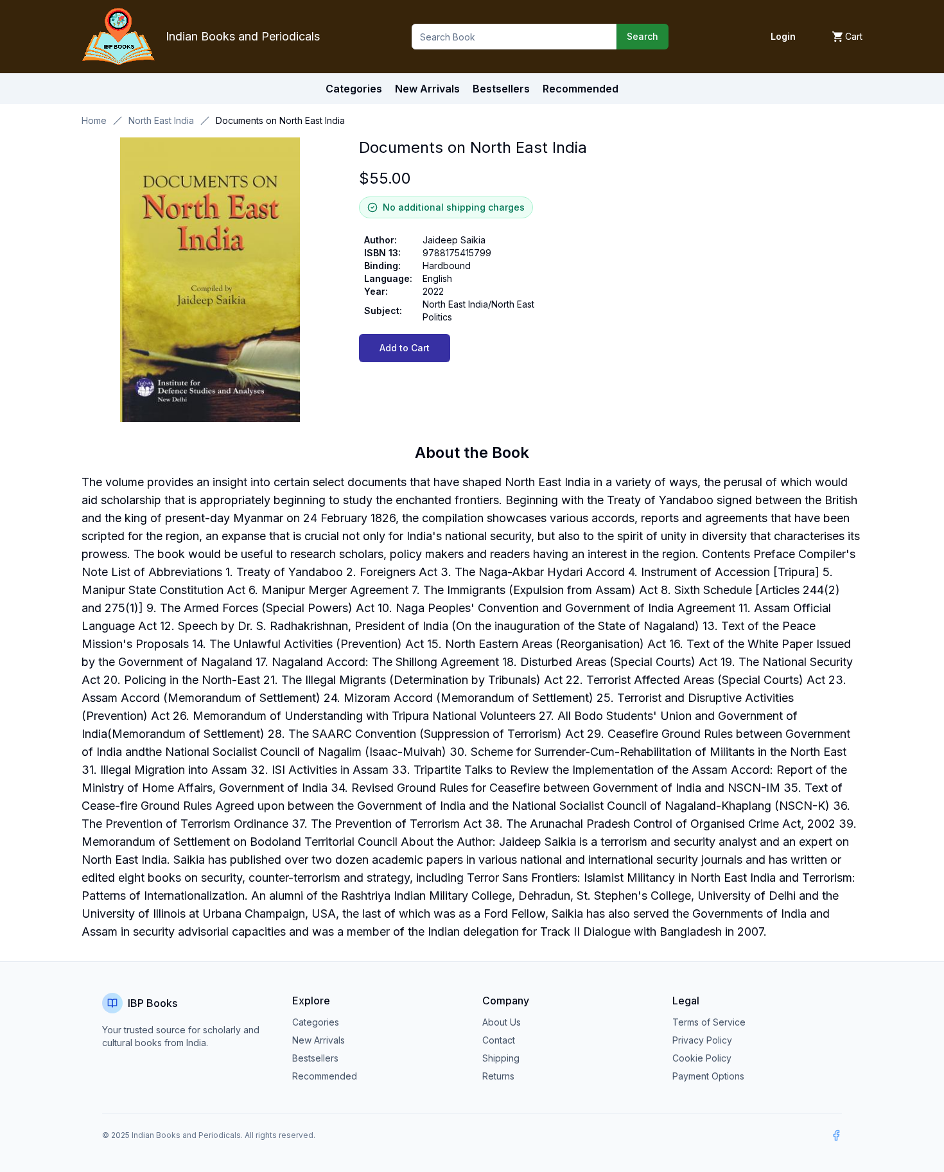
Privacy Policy (702, 1040)
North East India (161, 120)
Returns (498, 1076)
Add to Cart (405, 347)
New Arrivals (318, 1040)
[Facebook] (836, 1135)
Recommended (324, 1076)
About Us (501, 1022)
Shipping (501, 1058)
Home (94, 120)
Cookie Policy (701, 1058)
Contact (498, 1040)
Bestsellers (315, 1058)
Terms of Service (709, 1022)
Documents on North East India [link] (280, 120)
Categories (354, 88)
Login (783, 36)
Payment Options (708, 1076)
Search (642, 36)
